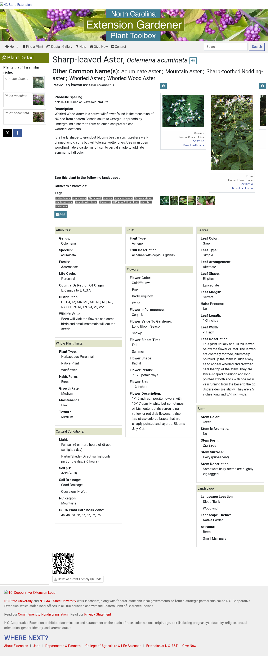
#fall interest (95, 198)
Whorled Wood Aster (131, 78)
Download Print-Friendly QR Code (79, 579)
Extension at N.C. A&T (162, 646)
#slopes (108, 198)
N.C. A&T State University (58, 601)
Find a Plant (34, 47)
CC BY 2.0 (198, 141)
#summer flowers (123, 198)
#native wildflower (143, 198)
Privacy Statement (97, 614)
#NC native (105, 202)
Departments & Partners (63, 646)
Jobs (36, 646)
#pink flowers (79, 198)
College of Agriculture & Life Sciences (113, 646)
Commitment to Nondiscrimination (43, 614)
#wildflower (61, 206)
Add (62, 214)
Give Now (100, 47)
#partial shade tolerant (86, 202)
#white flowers (63, 198)
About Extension (16, 646)
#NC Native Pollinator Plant (125, 202)
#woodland (146, 202)
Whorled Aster (86, 78)
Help (82, 47)
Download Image (193, 145)
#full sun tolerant (64, 202)
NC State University (18, 601)
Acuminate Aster (141, 71)
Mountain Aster (183, 71)
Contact (120, 47)
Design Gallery (61, 47)
